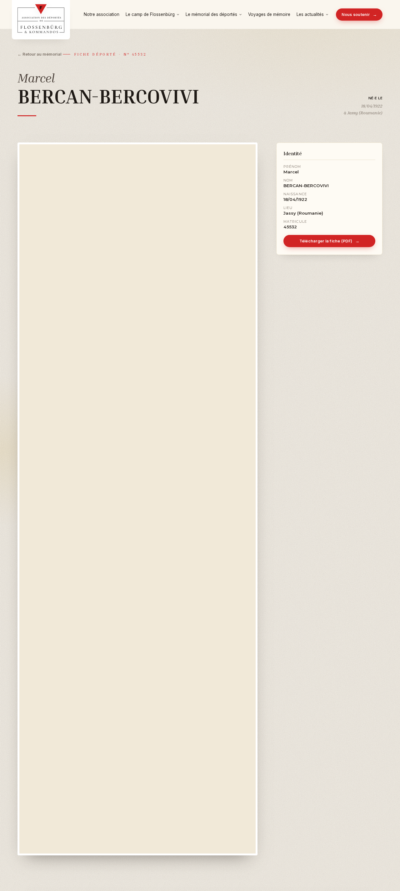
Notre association (101, 14)
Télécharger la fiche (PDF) (329, 241)
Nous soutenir (359, 14)
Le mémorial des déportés (211, 14)
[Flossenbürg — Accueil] (41, 14)
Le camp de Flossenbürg (150, 14)
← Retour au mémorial (40, 54)
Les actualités (310, 14)
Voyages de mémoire (269, 14)
